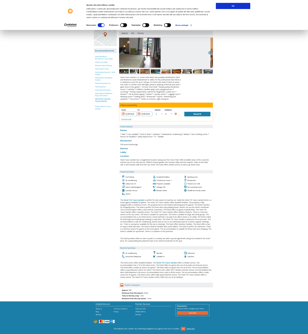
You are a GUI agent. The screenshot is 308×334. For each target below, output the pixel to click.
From (124, 110)
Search (197, 114)
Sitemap (98, 315)
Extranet (138, 315)
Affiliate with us (140, 312)
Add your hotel (140, 309)
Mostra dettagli (181, 25)
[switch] (123, 25)
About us (99, 309)
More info (191, 329)
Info (132, 33)
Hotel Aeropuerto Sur (103, 83)
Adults (157, 110)
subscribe (192, 313)
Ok (183, 329)
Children (168, 110)
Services (140, 33)
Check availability (128, 105)
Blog (97, 312)
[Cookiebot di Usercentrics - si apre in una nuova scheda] (70, 25)
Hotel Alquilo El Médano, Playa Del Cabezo (104, 94)
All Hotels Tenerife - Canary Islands (103, 100)
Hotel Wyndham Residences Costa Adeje (104, 57)
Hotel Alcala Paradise (103, 90)
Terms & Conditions (120, 309)
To (138, 110)
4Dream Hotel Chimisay (103, 65)
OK (233, 6)
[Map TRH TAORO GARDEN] (105, 34)
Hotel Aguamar (100, 87)
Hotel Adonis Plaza (102, 69)
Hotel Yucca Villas (101, 62)
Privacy (116, 312)
